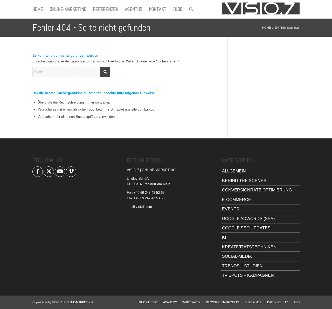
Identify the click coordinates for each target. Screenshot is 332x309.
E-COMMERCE (236, 199)
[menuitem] (37, 9)
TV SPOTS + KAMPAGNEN (248, 275)
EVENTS (230, 209)
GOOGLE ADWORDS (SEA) (248, 218)
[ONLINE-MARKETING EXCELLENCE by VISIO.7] (261, 9)
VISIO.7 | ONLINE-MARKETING (72, 302)
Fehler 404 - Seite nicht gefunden (91, 28)
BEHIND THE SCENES (244, 180)
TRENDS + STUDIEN (242, 266)
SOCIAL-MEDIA (237, 256)
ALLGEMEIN (234, 171)
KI (224, 237)
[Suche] (191, 9)
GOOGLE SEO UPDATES (246, 228)
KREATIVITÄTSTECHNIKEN (249, 247)
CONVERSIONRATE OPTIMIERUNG (257, 190)
